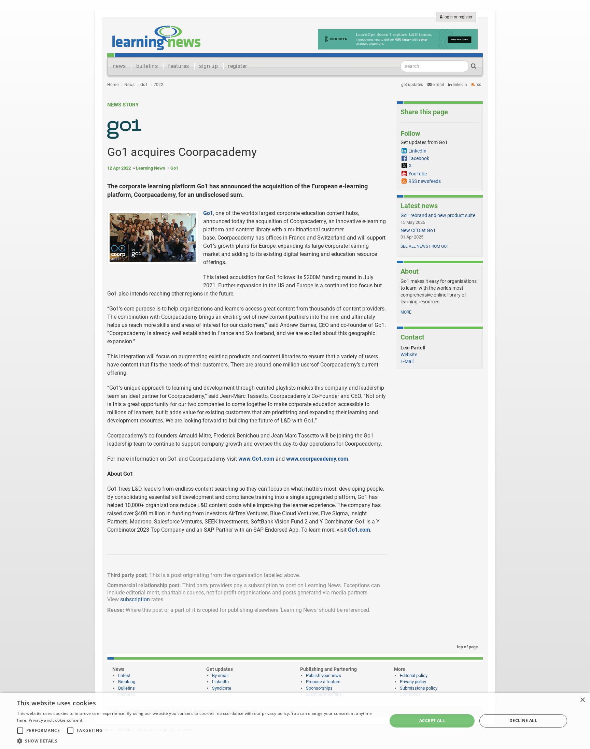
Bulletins (126, 688)
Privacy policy (413, 681)
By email (220, 675)
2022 (158, 84)
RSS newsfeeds (424, 181)
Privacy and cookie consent (56, 720)
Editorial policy (413, 675)
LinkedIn (459, 84)
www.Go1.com (256, 459)
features (178, 66)
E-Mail (407, 361)
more (406, 312)
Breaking (126, 681)
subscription (135, 599)
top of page (467, 647)
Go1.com (359, 530)
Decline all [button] (523, 720)
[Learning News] (156, 37)
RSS (478, 84)
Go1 (144, 84)
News (129, 84)
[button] (196, 740)
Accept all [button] (432, 720)
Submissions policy (418, 688)
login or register (457, 17)
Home (112, 84)
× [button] (582, 700)
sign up (208, 66)
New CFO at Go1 (418, 230)
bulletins (147, 66)
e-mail (438, 84)
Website (409, 354)
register (237, 66)
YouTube (417, 173)
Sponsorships (319, 688)
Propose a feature (323, 681)
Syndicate (221, 688)
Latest (124, 675)
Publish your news (323, 675)
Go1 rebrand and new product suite (438, 215)
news (119, 66)
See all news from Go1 (425, 246)
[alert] (295, 721)
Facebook (418, 158)
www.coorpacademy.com (317, 459)
